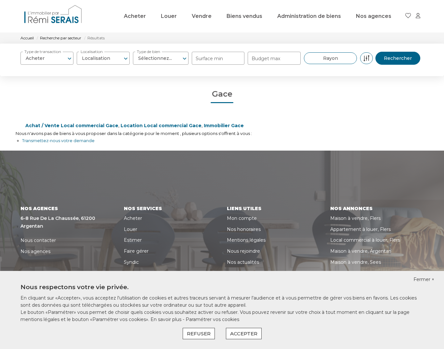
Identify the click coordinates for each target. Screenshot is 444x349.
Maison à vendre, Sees (355, 262)
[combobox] (47, 58)
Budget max (266, 58)
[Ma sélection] (408, 16)
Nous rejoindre (243, 251)
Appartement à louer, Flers (360, 229)
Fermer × (423, 279)
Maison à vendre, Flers (355, 218)
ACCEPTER (243, 333)
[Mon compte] (418, 16)
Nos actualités (243, 262)
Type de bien (148, 51)
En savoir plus (166, 319)
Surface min (209, 58)
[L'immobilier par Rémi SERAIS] (52, 16)
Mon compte (242, 218)
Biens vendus (244, 16)
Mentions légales (246, 240)
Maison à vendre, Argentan (360, 251)
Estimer (133, 240)
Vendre (202, 16)
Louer (169, 16)
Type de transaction (42, 51)
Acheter (135, 16)
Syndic (131, 262)
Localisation (92, 51)
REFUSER (199, 333)
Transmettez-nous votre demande (58, 140)
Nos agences (373, 16)
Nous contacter (38, 240)
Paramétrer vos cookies (212, 319)
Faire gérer (136, 251)
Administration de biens (309, 16)
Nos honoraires (244, 229)
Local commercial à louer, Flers (365, 240)
